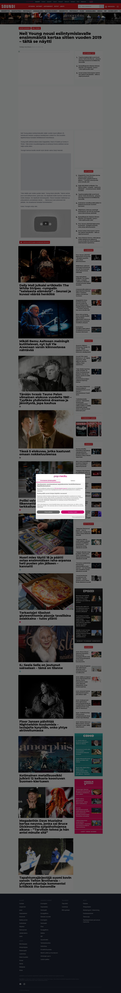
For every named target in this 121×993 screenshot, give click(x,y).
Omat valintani (48, 512)
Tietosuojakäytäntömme (78, 517)
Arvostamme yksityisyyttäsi (48, 480)
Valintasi (73, 480)
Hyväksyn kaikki (72, 512)
